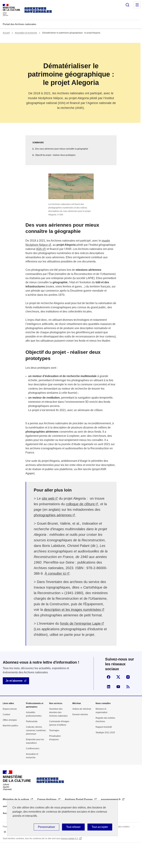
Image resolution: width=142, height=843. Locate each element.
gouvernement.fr (111, 799)
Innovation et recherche (26, 33)
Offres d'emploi (10, 720)
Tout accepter (100, 826)
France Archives (47, 799)
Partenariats (31, 721)
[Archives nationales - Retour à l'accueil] (38, 10)
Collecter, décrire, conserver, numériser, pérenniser (36, 730)
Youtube (118, 686)
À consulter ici (55, 573)
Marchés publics (10, 725)
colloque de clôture (80, 504)
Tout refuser (73, 826)
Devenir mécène (80, 714)
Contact (6, 714)
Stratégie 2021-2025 (105, 732)
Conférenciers (32, 748)
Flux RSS (128, 686)
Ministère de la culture (16, 799)
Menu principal (137, 4)
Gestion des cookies (120, 826)
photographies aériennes (53, 515)
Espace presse (10, 709)
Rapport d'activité (104, 727)
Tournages (54, 730)
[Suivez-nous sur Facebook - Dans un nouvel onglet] (108, 676)
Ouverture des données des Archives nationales (58, 712)
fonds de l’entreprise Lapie (80, 623)
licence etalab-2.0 (69, 838)
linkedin (108, 686)
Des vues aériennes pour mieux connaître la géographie (61, 149)
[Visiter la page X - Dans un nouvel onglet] (118, 676)
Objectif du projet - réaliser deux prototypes (55, 155)
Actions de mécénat (81, 709)
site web (48, 498)
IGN (39, 248)
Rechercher (127, 4)
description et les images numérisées (72, 609)
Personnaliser (46, 826)
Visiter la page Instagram (128, 676)
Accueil (6, 33)
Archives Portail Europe (79, 799)
